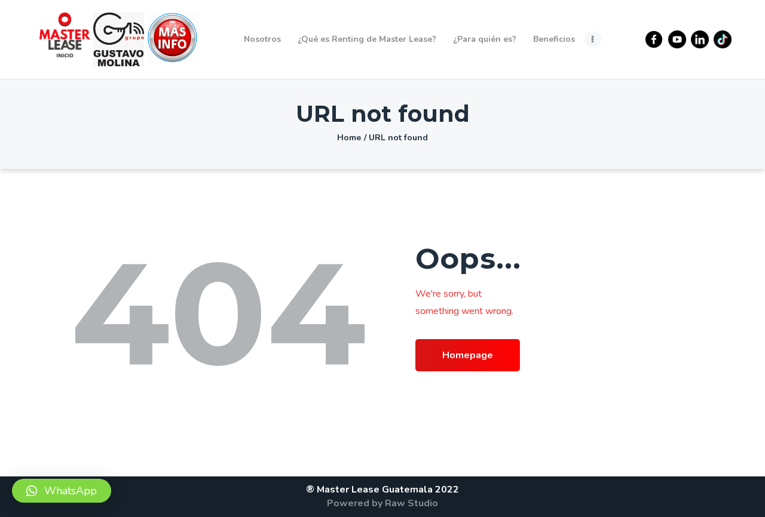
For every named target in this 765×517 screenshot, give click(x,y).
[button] (61, 491)
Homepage (467, 355)
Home (349, 137)
